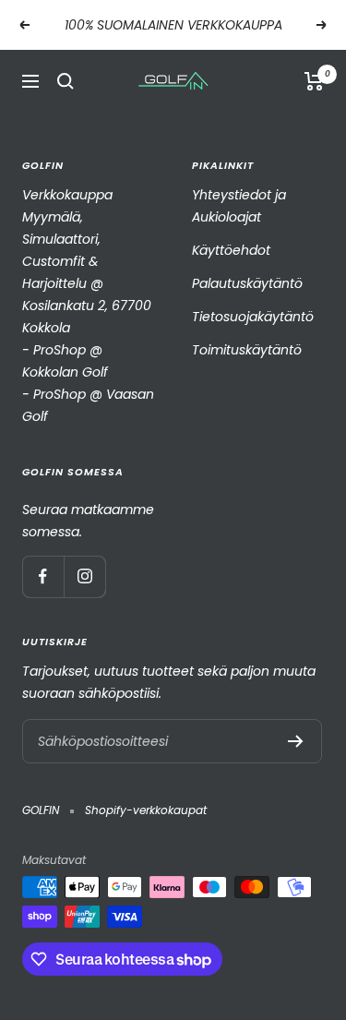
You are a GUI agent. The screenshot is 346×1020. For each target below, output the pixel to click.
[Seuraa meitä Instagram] (84, 576)
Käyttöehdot (231, 250)
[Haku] (65, 81)
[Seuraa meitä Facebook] (43, 576)
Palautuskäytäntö (247, 283)
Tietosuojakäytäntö (253, 316)
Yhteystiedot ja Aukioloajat (239, 206)
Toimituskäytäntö (247, 350)
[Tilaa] (296, 741)
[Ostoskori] (314, 81)
